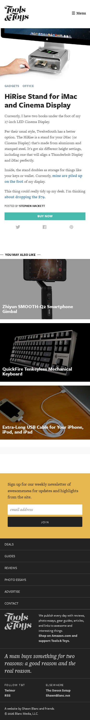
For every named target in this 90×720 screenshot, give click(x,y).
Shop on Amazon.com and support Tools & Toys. (58, 638)
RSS (8, 695)
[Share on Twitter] (18, 227)
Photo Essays (15, 579)
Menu (79, 13)
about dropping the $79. (25, 196)
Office (28, 85)
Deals (9, 544)
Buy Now (45, 216)
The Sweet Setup (58, 690)
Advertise (12, 591)
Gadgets (12, 85)
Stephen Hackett (32, 206)
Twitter (10, 690)
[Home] (17, 14)
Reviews (11, 567)
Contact (11, 603)
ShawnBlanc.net (58, 695)
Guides (10, 556)
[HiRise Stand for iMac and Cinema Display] (45, 53)
